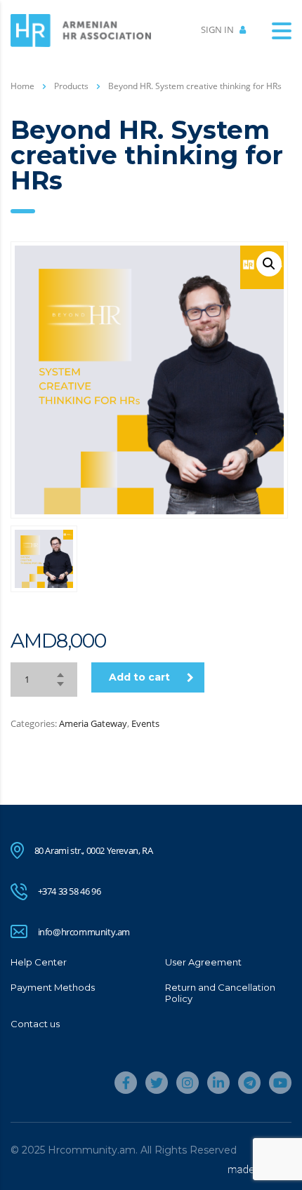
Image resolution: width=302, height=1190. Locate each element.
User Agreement (203, 962)
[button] (269, 263)
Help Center (39, 962)
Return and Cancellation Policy (220, 993)
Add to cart (139, 677)
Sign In (218, 29)
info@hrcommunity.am (84, 931)
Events (145, 723)
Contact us (35, 1023)
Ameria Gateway (93, 723)
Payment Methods (53, 987)
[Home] (81, 29)
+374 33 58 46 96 (69, 891)
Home (22, 86)
